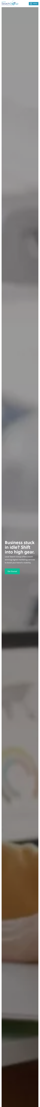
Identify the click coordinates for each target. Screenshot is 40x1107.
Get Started (12, 571)
